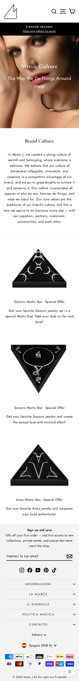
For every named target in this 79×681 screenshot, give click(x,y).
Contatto (38, 624)
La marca (38, 594)
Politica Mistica (38, 614)
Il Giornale (38, 604)
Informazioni (38, 584)
